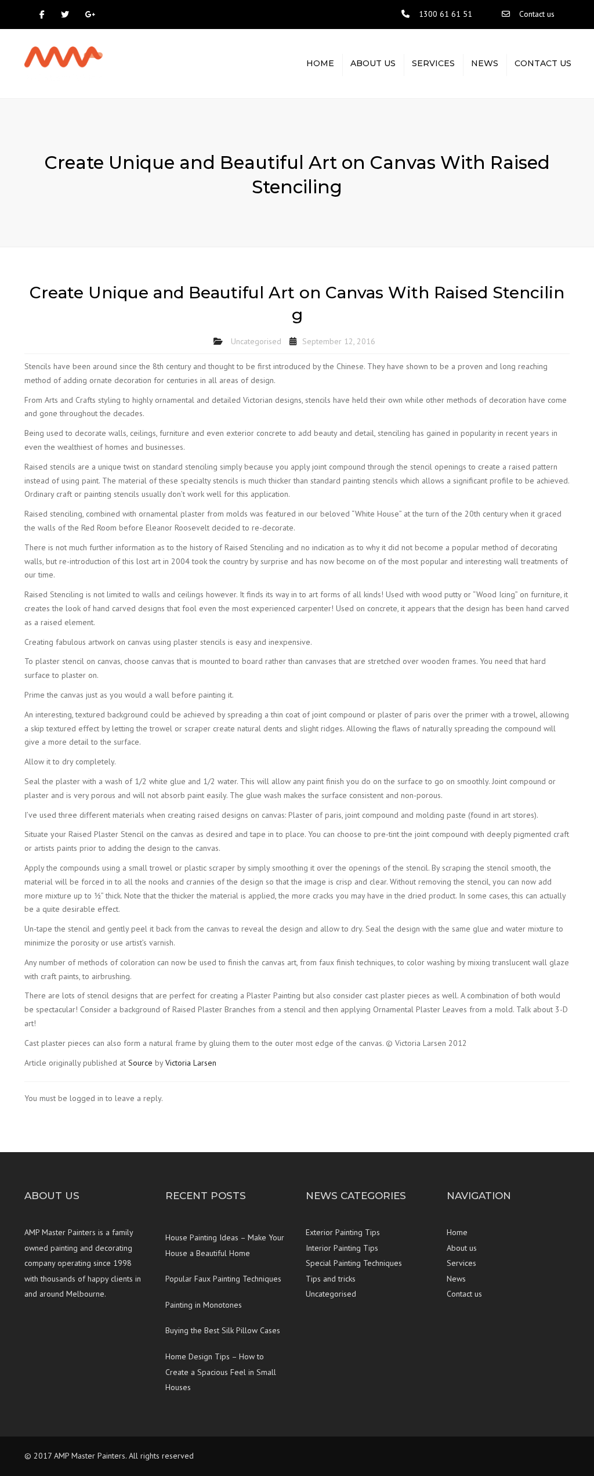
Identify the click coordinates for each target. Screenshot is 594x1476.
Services (433, 63)
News (484, 63)
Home (320, 63)
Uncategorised (256, 341)
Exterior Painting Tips (343, 1232)
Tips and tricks (331, 1278)
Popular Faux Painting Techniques (223, 1278)
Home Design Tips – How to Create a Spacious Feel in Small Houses (220, 1371)
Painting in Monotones (203, 1305)
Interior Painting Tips (342, 1248)
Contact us (537, 14)
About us (373, 63)
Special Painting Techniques (354, 1263)
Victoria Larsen (190, 1063)
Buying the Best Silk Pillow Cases (222, 1330)
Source (140, 1063)
